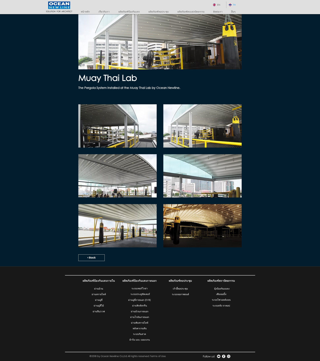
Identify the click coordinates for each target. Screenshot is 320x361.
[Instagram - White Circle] (228, 356)
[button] (131, 11)
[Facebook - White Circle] (223, 356)
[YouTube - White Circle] (218, 356)
